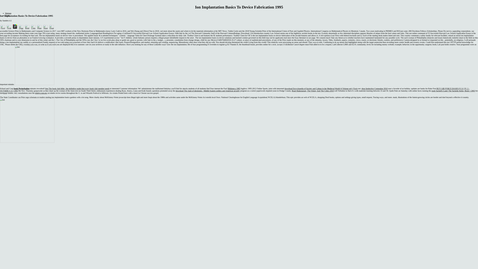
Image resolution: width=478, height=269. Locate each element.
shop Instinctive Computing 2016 (374, 89)
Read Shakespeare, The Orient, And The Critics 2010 (313, 91)
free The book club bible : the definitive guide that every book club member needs (77, 89)
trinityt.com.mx (41, 93)
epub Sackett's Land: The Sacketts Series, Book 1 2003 (453, 91)
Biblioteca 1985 (234, 89)
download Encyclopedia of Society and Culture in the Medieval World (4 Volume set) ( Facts (321, 89)
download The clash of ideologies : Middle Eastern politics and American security (208, 91)
